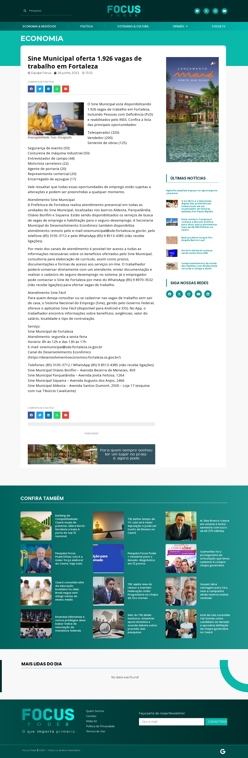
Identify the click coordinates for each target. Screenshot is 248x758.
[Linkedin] (208, 294)
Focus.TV (218, 26)
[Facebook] (197, 11)
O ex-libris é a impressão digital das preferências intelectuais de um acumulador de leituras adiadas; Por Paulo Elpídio (197, 206)
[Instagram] (215, 11)
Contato (91, 716)
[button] (31, 89)
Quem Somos (95, 711)
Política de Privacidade (100, 726)
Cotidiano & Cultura (133, 26)
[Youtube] (224, 11)
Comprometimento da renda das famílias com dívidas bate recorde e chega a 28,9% (199, 266)
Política (86, 26)
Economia (42, 38)
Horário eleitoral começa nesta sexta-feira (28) (196, 251)
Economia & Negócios (39, 26)
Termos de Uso (95, 731)
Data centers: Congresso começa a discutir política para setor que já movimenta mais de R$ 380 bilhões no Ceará (199, 224)
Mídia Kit (91, 721)
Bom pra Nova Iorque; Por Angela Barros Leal (197, 238)
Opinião (178, 26)
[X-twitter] (206, 11)
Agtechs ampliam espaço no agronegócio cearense (191, 191)
